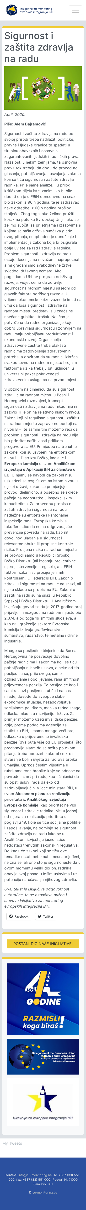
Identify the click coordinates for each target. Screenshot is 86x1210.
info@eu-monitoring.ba (35, 1175)
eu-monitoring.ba (44, 1192)
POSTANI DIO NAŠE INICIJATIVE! (43, 943)
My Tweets (12, 1143)
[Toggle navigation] (75, 10)
